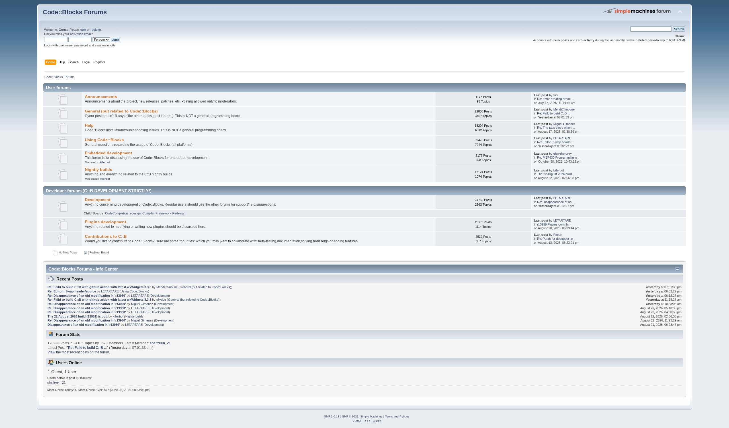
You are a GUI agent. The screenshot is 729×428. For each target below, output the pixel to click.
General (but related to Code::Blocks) (121, 111)
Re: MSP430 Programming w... (558, 157)
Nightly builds (98, 169)
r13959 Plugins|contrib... (553, 224)
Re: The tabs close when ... (556, 127)
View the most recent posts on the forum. (79, 352)
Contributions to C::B (106, 236)
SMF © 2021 (350, 416)
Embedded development (108, 153)
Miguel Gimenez (564, 124)
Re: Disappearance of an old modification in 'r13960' (87, 295)
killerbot (105, 162)
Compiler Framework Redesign (163, 213)
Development (97, 200)
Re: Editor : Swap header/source (72, 291)
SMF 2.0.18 (331, 416)
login (83, 29)
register (96, 29)
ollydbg (161, 299)
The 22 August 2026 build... (555, 174)
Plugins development (105, 222)
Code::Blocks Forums (75, 12)
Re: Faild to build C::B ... (553, 113)
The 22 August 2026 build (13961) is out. (78, 316)
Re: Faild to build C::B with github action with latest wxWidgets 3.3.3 (99, 287)
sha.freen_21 (160, 343)
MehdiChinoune (564, 109)
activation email (80, 34)
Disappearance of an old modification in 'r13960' (84, 324)
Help (89, 125)
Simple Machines (371, 416)
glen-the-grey (562, 153)
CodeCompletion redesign (123, 213)
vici (555, 95)
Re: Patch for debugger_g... (556, 238)
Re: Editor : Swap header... (555, 142)
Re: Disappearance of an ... (556, 202)
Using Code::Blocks (104, 140)
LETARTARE (562, 138)
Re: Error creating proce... (555, 99)
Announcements (101, 97)
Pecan (557, 234)
